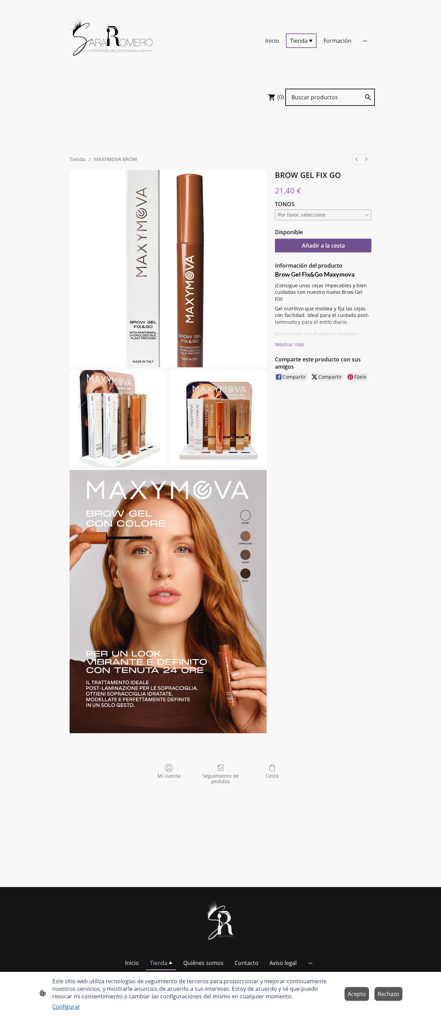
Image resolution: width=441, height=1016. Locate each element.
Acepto (357, 994)
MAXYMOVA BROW (115, 159)
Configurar (66, 1006)
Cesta (272, 776)
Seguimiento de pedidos (221, 779)
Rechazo (388, 994)
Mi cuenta (169, 776)
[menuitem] (356, 159)
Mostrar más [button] (289, 344)
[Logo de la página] (114, 41)
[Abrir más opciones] (365, 40)
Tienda (77, 159)
